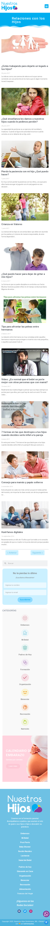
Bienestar (25, 699)
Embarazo (25, 625)
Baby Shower (25, 847)
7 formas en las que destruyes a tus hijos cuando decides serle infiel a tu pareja (24, 433)
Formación (25, 669)
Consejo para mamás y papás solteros (22, 482)
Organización (25, 684)
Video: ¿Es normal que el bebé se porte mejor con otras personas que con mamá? (24, 381)
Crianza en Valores (11, 224)
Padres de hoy (25, 867)
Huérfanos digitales (12, 532)
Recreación (25, 714)
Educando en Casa (25, 871)
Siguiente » (37, 552)
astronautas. (29, 924)
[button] (46, 6)
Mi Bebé (25, 640)
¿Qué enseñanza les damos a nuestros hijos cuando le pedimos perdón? (22, 120)
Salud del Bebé (25, 860)
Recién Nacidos (25, 851)
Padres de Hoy (25, 655)
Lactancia (25, 856)
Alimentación (25, 889)
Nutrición (25, 729)
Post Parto (25, 842)
